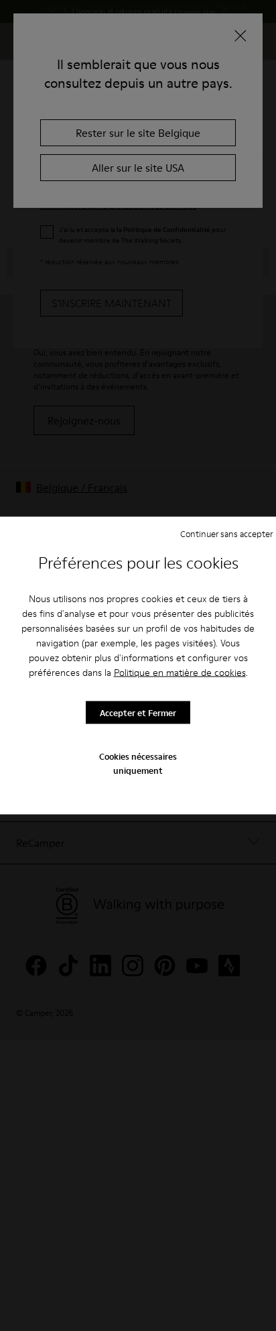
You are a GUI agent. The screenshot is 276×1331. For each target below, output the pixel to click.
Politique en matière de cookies (180, 672)
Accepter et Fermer (138, 712)
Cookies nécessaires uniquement (138, 763)
